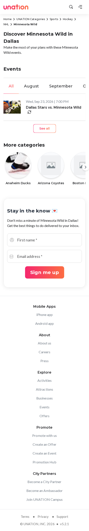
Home (7, 19)
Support (62, 516)
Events (45, 407)
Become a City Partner (44, 482)
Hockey (68, 19)
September (61, 86)
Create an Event (44, 453)
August (31, 86)
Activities (44, 380)
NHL (6, 24)
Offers (45, 416)
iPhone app (44, 314)
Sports (54, 19)
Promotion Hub (44, 462)
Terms (25, 516)
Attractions (44, 389)
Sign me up (44, 272)
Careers (45, 352)
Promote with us (44, 435)
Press (44, 361)
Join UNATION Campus (44, 499)
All (11, 86)
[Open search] (71, 7)
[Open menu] (80, 7)
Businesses (44, 398)
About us (44, 343)
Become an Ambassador (44, 490)
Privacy (43, 516)
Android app (44, 323)
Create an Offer (44, 444)
